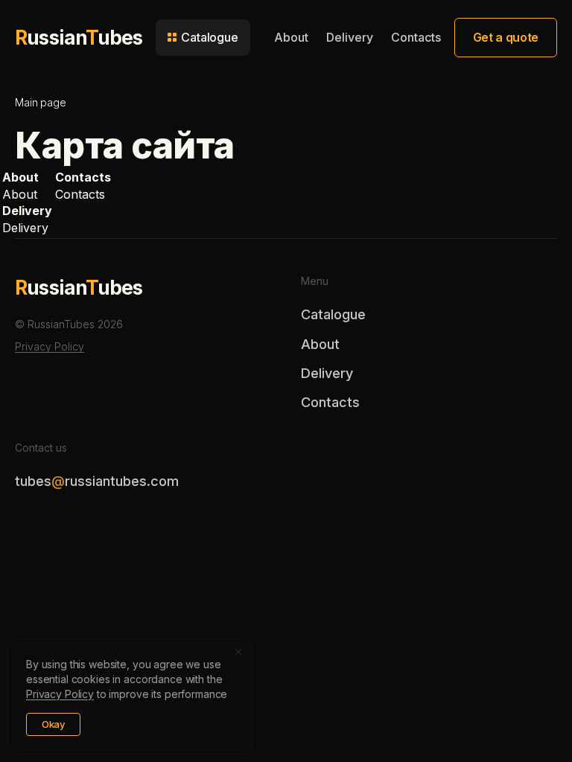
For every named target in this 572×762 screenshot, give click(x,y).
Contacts (416, 37)
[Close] (238, 651)
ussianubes (78, 37)
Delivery (349, 37)
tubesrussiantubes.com (97, 481)
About (291, 37)
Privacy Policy (49, 346)
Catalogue (333, 314)
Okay (53, 724)
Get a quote (505, 37)
